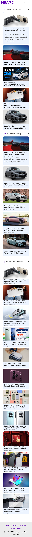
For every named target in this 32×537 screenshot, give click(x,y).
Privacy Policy (16, 528)
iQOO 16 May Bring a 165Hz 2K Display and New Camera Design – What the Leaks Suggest (15, 470)
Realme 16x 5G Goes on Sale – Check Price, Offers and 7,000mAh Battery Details (15, 511)
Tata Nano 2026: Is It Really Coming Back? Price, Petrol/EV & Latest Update (15, 85)
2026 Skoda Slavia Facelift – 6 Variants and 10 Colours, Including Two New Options (15, 253)
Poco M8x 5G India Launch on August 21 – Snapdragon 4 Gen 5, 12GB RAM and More (15, 427)
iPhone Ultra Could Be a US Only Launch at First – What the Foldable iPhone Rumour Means (16, 490)
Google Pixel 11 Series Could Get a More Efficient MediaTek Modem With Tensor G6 (15, 407)
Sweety (6, 103)
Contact (14, 525)
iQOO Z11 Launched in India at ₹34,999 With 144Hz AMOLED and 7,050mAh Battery (15, 344)
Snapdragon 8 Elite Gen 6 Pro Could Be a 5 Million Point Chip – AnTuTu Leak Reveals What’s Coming (15, 449)
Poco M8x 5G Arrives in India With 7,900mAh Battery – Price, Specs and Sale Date (15, 323)
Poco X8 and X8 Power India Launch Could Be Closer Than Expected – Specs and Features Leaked (16, 108)
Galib (6, 125)
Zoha (6, 82)
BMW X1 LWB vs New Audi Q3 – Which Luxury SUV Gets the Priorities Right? (16, 64)
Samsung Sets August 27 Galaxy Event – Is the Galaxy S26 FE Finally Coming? (14, 365)
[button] (24, 2)
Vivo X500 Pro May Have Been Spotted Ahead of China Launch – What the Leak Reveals (15, 30)
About (8, 525)
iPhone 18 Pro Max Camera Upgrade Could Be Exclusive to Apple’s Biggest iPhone (15, 386)
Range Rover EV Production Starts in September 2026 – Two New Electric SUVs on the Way (15, 208)
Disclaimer (22, 525)
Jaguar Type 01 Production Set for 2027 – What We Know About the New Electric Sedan (15, 230)
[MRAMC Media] (7, 2)
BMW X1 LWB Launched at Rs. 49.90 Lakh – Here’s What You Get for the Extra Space (15, 128)
